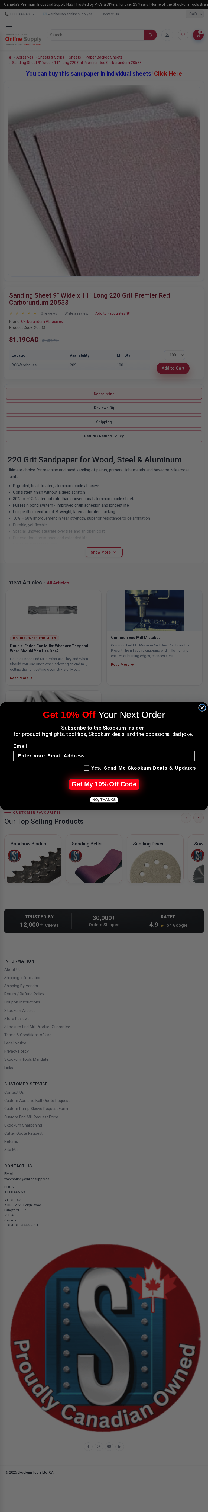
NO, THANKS (104, 799)
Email (20, 746)
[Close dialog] (202, 707)
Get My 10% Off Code (104, 784)
